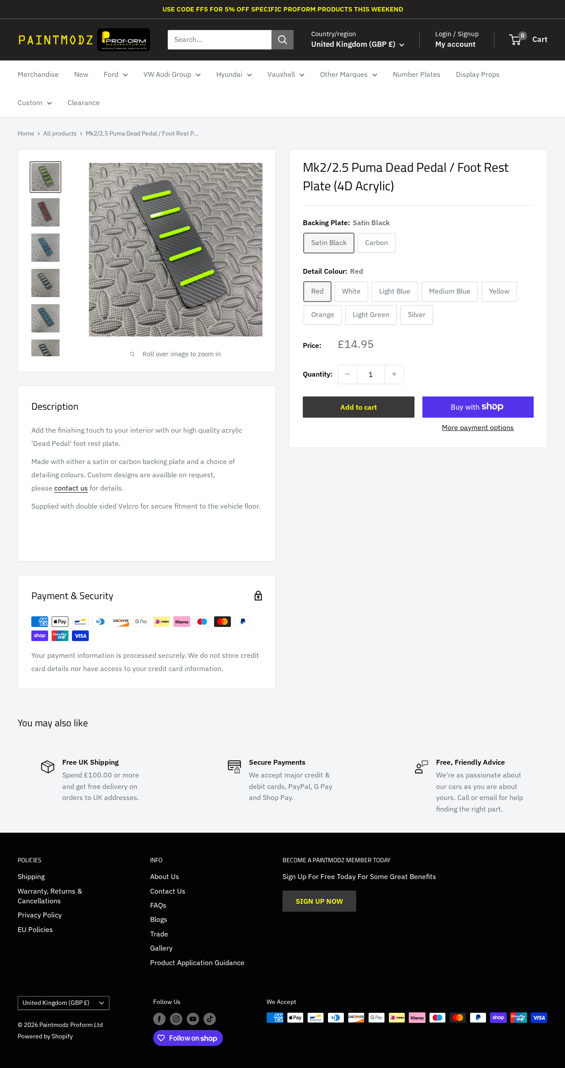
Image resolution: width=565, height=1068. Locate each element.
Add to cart (358, 406)
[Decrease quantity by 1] (347, 374)
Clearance (84, 102)
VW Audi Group (167, 74)
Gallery (161, 947)
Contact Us (167, 891)
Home (26, 133)
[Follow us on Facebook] (159, 1018)
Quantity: (317, 373)
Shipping (31, 876)
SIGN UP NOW (319, 901)
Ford (111, 74)
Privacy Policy (40, 914)
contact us (71, 487)
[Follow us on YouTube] (193, 1018)
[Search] (282, 39)
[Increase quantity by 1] (394, 374)
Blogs (158, 919)
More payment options (478, 427)
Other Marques (344, 74)
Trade (159, 933)
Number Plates (417, 74)
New (81, 74)
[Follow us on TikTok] (209, 1018)
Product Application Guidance (197, 962)
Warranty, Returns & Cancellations (50, 896)
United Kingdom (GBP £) (56, 1003)
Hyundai (229, 74)
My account (455, 44)
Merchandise (38, 74)
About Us (164, 876)
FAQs (158, 905)
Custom (30, 102)
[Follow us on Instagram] (176, 1018)
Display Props (478, 74)
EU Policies (35, 929)
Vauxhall (281, 74)
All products (60, 133)
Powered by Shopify (45, 1036)
